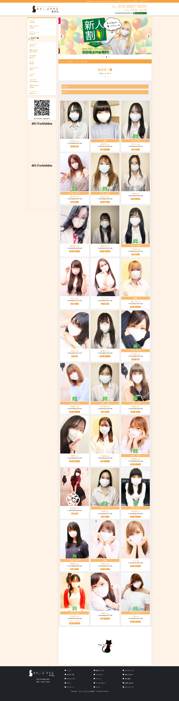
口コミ (31, 62)
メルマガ (33, 80)
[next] (148, 36)
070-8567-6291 (43, 679)
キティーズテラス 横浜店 (87, 691)
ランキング (33, 45)
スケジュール (34, 33)
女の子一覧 (35, 39)
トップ (32, 21)
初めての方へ (34, 51)
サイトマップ (129, 687)
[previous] (61, 36)
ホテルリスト (34, 68)
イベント (32, 74)
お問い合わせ (34, 86)
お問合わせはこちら (141, 13)
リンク (98, 687)
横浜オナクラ (91, 1)
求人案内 (32, 56)
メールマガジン (101, 683)
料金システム (34, 27)
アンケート (33, 92)
